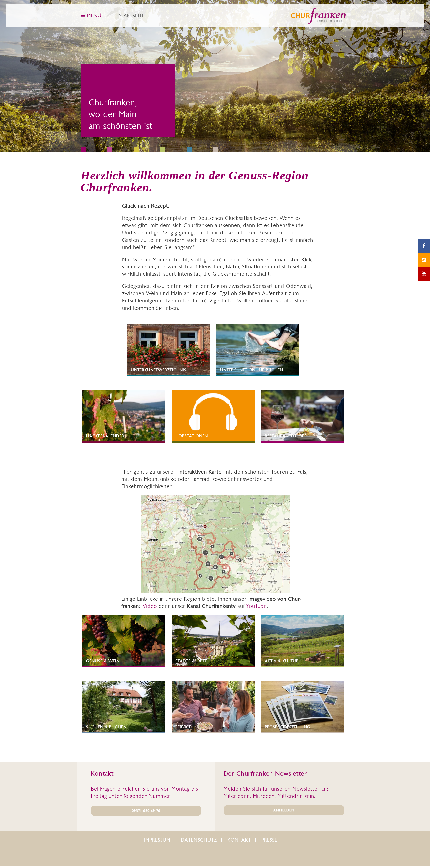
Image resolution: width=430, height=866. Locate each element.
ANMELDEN (283, 810)
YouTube (256, 606)
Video (150, 606)
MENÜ (93, 15)
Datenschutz (199, 840)
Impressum (157, 840)
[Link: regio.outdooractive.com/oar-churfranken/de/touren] (215, 544)
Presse (269, 840)
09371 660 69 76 (146, 810)
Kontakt (239, 840)
